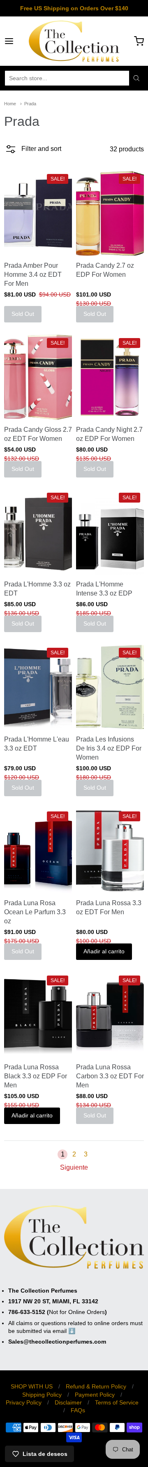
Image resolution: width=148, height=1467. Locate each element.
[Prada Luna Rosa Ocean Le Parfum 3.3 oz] (38, 851)
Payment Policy (95, 1394)
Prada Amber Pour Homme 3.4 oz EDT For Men (33, 274)
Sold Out (23, 314)
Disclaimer (68, 1402)
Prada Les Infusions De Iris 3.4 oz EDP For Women (108, 748)
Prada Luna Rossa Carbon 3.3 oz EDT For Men (110, 1076)
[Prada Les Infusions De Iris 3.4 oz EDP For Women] (110, 686)
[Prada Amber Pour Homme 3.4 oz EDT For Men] (38, 213)
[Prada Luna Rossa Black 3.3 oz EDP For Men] (38, 1014)
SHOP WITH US (32, 1386)
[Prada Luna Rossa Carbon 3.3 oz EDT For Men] (110, 1014)
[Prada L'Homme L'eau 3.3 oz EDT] (38, 686)
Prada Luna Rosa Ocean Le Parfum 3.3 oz (35, 912)
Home (10, 103)
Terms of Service (117, 1402)
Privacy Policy (24, 1402)
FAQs (78, 1410)
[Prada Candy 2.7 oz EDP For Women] (110, 213)
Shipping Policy (42, 1394)
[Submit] (136, 78)
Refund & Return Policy (96, 1386)
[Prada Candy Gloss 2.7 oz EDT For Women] (38, 377)
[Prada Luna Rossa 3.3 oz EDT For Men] (110, 851)
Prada (30, 103)
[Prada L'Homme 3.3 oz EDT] (38, 532)
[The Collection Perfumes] (74, 41)
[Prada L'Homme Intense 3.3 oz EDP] (110, 532)
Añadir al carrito (104, 951)
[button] (32, 151)
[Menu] (16, 41)
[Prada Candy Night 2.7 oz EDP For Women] (110, 377)
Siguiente (74, 1167)
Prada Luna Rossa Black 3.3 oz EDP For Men (35, 1076)
